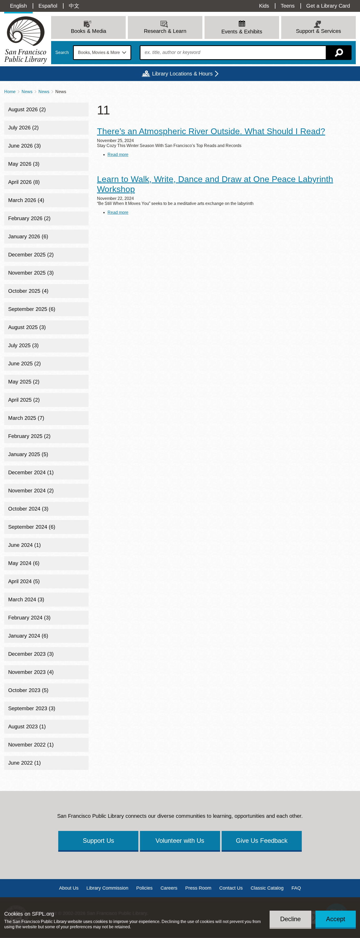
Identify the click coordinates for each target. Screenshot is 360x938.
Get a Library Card (328, 6)
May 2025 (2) (24, 382)
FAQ (296, 888)
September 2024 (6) (31, 527)
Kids (264, 6)
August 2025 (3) (27, 327)
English (18, 6)
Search (62, 53)
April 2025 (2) (24, 400)
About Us (69, 888)
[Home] (25, 40)
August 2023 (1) (27, 726)
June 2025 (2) (24, 363)
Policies (144, 888)
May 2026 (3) (24, 164)
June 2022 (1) (24, 763)
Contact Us (231, 888)
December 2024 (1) (31, 472)
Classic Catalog (267, 888)
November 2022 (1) (31, 745)
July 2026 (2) (23, 127)
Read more (118, 154)
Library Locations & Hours (182, 74)
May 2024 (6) (24, 563)
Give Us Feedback (262, 840)
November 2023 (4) (31, 672)
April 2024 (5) (24, 581)
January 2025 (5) (28, 454)
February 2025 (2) (29, 436)
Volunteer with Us (179, 840)
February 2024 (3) (29, 618)
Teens (288, 6)
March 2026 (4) (26, 200)
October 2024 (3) (28, 509)
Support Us (98, 840)
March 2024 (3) (26, 599)
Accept (335, 918)
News (27, 91)
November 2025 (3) (31, 273)
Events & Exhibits (241, 31)
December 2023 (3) (31, 654)
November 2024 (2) (31, 490)
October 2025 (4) (28, 291)
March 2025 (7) (26, 418)
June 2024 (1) (24, 545)
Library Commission (107, 888)
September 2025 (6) (31, 309)
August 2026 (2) (27, 109)
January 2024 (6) (28, 636)
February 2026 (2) (29, 218)
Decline (290, 918)
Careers (168, 888)
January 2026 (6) (28, 236)
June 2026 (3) (24, 146)
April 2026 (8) (24, 182)
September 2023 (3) (31, 708)
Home (10, 91)
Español (47, 6)
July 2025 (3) (23, 345)
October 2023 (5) (28, 690)
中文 (74, 6)
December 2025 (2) (31, 255)
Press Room (198, 888)
